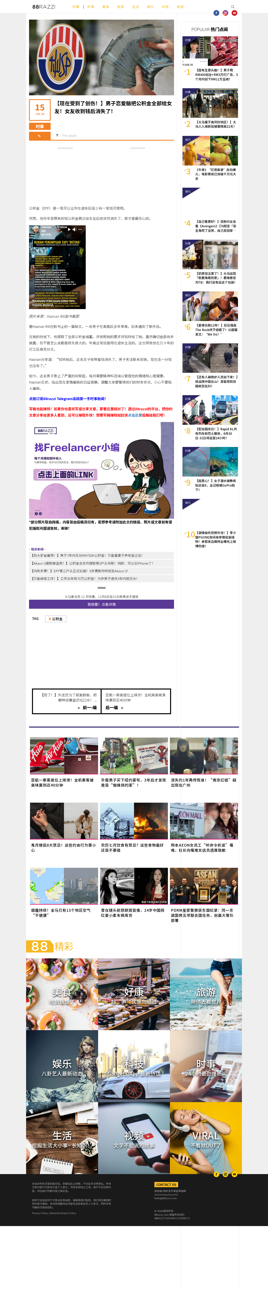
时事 (90, 6)
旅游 (120, 6)
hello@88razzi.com (165, 1198)
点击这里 (135, 415)
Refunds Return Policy (63, 1213)
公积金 (57, 618)
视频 (180, 6)
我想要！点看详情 (102, 604)
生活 (135, 6)
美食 (105, 6)
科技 (165, 6)
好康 (75, 6)
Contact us (166, 1184)
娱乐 (150, 6)
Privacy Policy (40, 1213)
